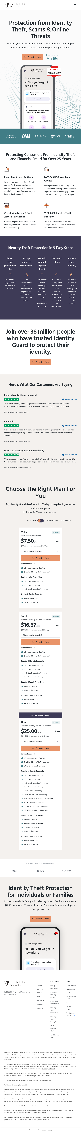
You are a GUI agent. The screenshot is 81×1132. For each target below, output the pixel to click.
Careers (40, 1008)
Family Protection (54, 987)
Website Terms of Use (71, 997)
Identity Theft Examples (53, 1019)
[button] (75, 5)
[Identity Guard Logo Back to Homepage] (14, 983)
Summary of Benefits (48, 1069)
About (39, 985)
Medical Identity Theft (53, 1028)
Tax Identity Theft (54, 1036)
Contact (40, 1004)
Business (40, 1000)
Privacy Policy (71, 985)
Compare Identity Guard (53, 995)
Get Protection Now (32, 57)
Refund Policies (68, 1008)
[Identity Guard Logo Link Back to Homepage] (14, 5)
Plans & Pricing (40, 991)
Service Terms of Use (71, 991)
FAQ (38, 996)
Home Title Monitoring (54, 1002)
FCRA (68, 1002)
